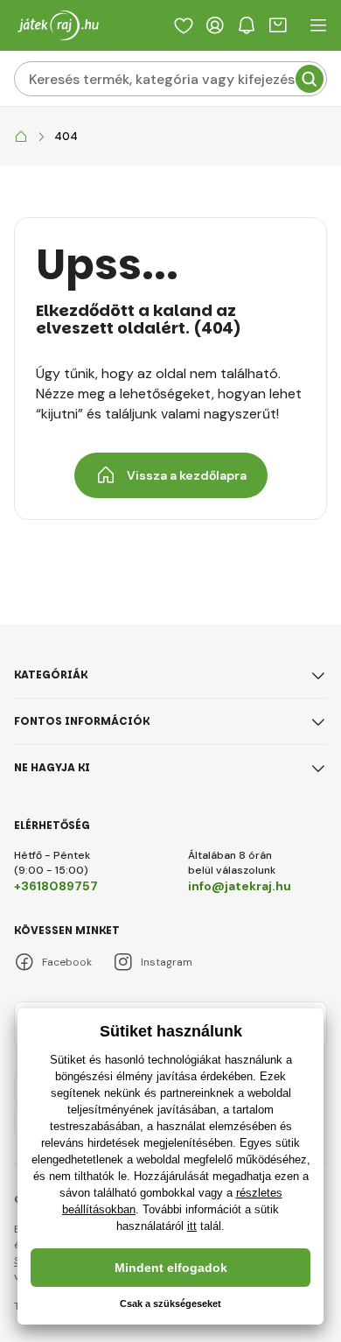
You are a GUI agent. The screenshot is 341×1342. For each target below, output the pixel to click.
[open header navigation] (318, 25)
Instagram (166, 962)
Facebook (67, 962)
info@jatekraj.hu (239, 886)
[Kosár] (278, 25)
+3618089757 (56, 886)
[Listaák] (183, 25)
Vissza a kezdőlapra (187, 475)
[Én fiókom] (215, 25)
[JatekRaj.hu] (21, 137)
